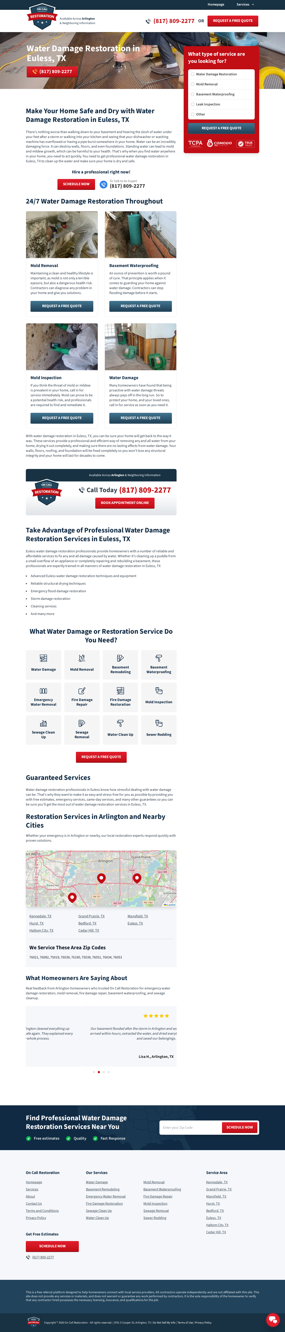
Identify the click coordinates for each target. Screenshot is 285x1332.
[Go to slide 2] (99, 1072)
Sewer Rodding (154, 1217)
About (30, 1196)
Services (32, 1189)
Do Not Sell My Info (164, 1323)
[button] (101, 878)
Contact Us (34, 1203)
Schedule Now (76, 184)
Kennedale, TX (40, 916)
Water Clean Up (97, 1217)
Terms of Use (185, 1323)
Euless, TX (135, 923)
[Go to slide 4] (109, 1072)
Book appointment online (125, 503)
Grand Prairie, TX (91, 916)
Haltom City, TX (41, 930)
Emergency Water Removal (106, 1196)
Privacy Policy (36, 1217)
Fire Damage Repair (158, 1196)
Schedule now (239, 1127)
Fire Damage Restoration (104, 1203)
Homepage (216, 4)
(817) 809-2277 (145, 490)
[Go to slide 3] (104, 1072)
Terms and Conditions (42, 1210)
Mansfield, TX (138, 916)
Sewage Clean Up (99, 1210)
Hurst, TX (36, 923)
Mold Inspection (155, 1203)
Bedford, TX (87, 923)
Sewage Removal (156, 1210)
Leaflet (171, 904)
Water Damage (97, 1182)
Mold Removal (154, 1182)
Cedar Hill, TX (88, 930)
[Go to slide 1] (94, 1072)
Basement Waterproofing (162, 1189)
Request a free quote (233, 20)
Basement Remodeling (103, 1189)
